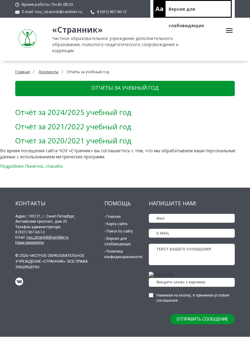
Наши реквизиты (29, 242)
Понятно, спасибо (44, 166)
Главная (22, 71)
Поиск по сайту (119, 231)
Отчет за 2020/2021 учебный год (73, 140)
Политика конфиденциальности (123, 254)
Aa (159, 9)
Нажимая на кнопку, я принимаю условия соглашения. (192, 298)
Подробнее (12, 166)
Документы (48, 71)
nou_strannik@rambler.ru (58, 11)
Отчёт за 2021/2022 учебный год (73, 126)
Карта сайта (116, 224)
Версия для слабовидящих (186, 12)
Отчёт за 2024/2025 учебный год (73, 112)
